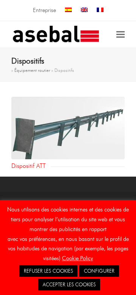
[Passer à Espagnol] (68, 10)
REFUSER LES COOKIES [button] (48, 271)
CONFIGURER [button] (99, 271)
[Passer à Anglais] (84, 10)
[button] (120, 34)
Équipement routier (32, 70)
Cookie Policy (77, 258)
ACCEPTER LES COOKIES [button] (69, 284)
